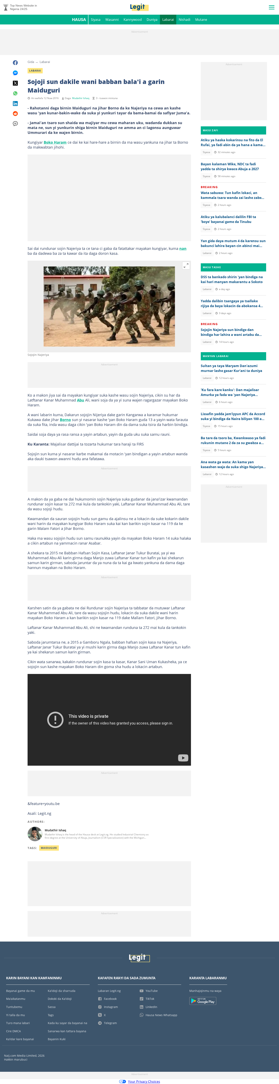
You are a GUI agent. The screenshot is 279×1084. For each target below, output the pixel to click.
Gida (31, 62)
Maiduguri (49, 848)
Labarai (168, 19)
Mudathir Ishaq (80, 98)
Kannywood (133, 19)
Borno (65, 419)
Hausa (79, 19)
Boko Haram (55, 142)
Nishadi (184, 19)
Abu (80, 400)
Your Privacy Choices (144, 1081)
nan (182, 248)
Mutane (201, 19)
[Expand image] (186, 265)
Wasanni (112, 19)
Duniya (152, 19)
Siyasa (95, 19)
